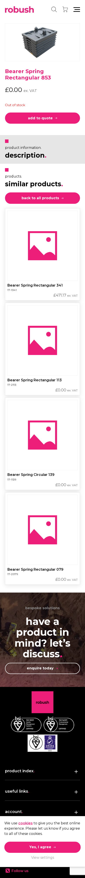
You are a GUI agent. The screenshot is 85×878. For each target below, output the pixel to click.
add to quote (40, 118)
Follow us (20, 871)
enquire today (40, 668)
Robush (19, 9)
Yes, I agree (40, 847)
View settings (42, 857)
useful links (17, 791)
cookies (25, 823)
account (14, 811)
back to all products (40, 198)
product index (20, 771)
